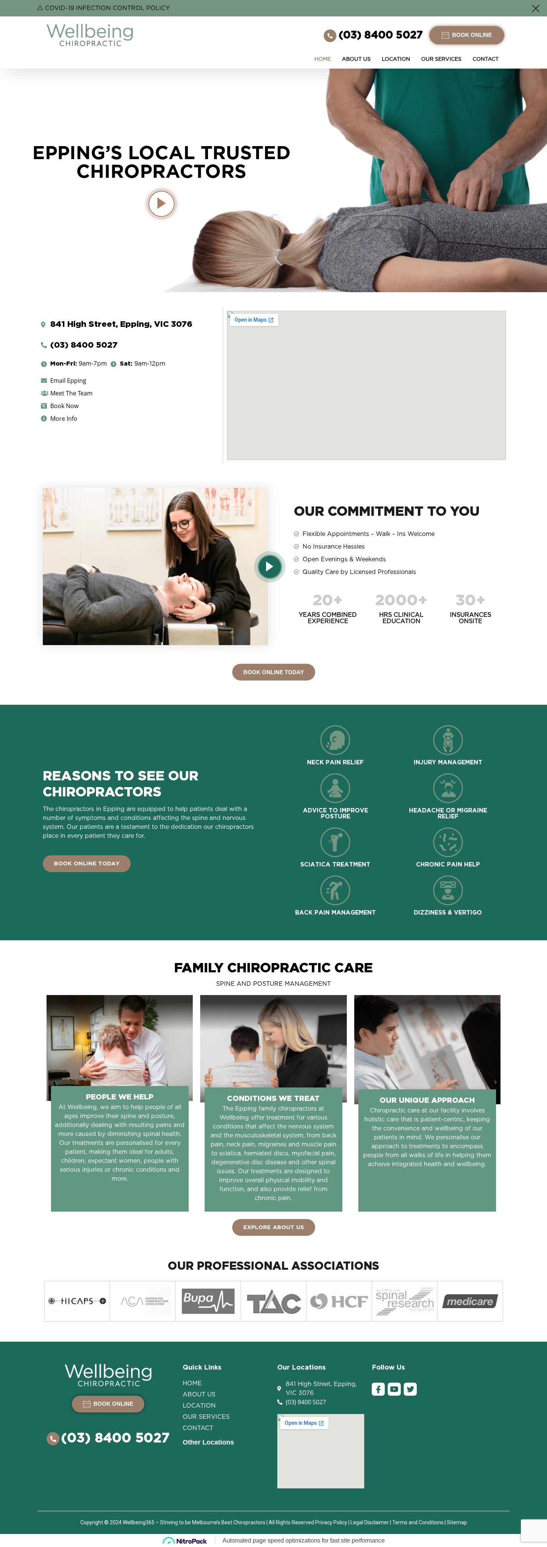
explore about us (273, 1227)
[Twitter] (410, 1389)
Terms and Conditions (418, 1522)
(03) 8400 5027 (381, 35)
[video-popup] (161, 204)
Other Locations (208, 1442)
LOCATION (396, 59)
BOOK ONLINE (471, 35)
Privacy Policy (331, 1522)
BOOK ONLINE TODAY (273, 672)
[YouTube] (394, 1389)
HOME (322, 59)
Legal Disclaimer (370, 1522)
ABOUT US (356, 59)
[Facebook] (378, 1389)
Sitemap (457, 1522)
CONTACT (486, 59)
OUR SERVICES (441, 59)
